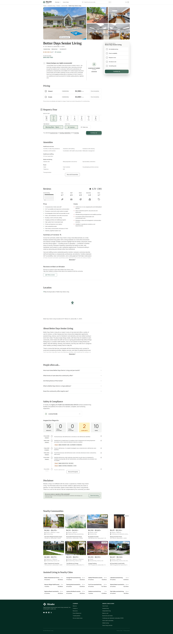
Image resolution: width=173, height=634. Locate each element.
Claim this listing (94, 495)
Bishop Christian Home (116, 536)
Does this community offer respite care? (56, 391)
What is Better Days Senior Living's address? (57, 386)
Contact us (75, 608)
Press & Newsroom (77, 613)
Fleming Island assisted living (74, 584)
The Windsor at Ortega (72, 563)
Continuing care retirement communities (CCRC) (113, 618)
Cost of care (105, 606)
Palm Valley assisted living (117, 591)
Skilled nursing (105, 623)
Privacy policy (126, 630)
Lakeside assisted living (116, 577)
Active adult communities (107, 620)
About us (75, 606)
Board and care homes (107, 615)
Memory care (105, 613)
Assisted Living (51, 5)
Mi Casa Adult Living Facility (117, 563)
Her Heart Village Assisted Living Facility (53, 536)
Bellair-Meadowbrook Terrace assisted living (56, 577)
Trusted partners (76, 615)
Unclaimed (62, 49)
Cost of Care (66, 2)
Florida (58, 5)
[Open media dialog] (97, 15)
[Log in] (127, 2)
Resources (75, 610)
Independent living (106, 610)
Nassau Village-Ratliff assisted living (54, 584)
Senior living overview (107, 625)
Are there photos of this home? (53, 381)
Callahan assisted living (94, 591)
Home (44, 5)
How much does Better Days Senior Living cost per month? (61, 370)
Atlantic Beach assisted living (117, 584)
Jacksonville (64, 5)
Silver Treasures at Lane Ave (51, 563)
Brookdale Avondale (93, 536)
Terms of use (119, 630)
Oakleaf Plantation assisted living (97, 577)
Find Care (57, 2)
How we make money (77, 618)
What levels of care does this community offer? (58, 375)
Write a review (51, 275)
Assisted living (105, 608)
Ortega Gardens (92, 563)
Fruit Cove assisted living (94, 584)
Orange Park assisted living (73, 577)
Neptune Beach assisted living (52, 591)
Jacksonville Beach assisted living (75, 591)
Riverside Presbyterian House (74, 536)
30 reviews (58, 52)
